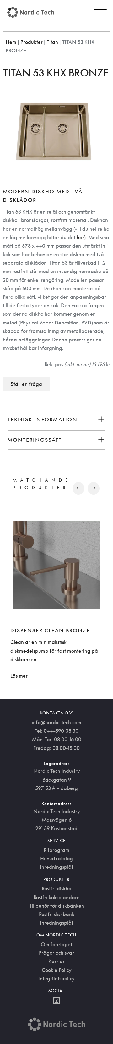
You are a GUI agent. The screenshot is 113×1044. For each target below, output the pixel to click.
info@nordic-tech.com (56, 722)
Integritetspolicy (56, 978)
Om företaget (56, 944)
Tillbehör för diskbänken (56, 906)
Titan (52, 42)
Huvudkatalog (56, 858)
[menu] (100, 12)
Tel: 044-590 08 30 (56, 731)
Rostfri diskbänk (56, 914)
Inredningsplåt (56, 867)
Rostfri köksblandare (57, 897)
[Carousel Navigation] (56, 488)
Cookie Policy (57, 970)
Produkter (31, 42)
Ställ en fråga (26, 384)
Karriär (56, 961)
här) (81, 237)
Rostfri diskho (56, 888)
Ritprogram (56, 850)
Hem (11, 42)
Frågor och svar (56, 953)
